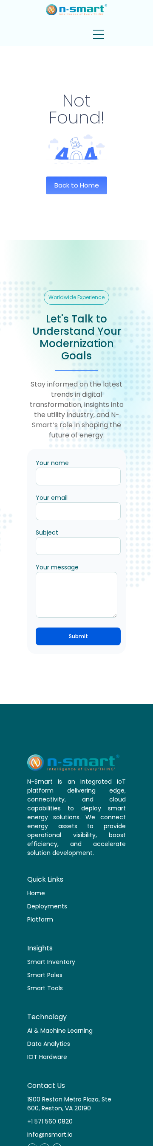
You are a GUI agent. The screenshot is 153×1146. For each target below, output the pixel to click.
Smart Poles (44, 975)
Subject (47, 532)
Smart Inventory (51, 962)
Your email (52, 498)
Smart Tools (45, 988)
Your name (52, 463)
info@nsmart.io (50, 1134)
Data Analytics (48, 1044)
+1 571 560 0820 (50, 1121)
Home (36, 893)
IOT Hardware (47, 1057)
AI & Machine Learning (60, 1030)
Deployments (47, 906)
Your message (57, 567)
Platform (40, 919)
